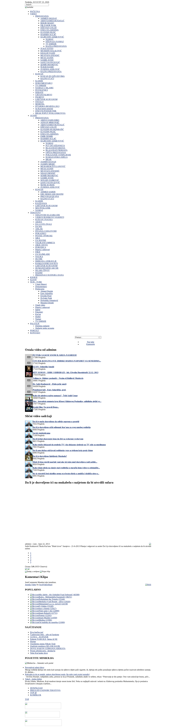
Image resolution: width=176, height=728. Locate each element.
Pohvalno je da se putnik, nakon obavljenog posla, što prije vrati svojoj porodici (57, 674)
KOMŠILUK (35, 695)
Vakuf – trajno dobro (33, 679)
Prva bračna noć (36, 632)
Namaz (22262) (45, 615)
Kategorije (90, 344)
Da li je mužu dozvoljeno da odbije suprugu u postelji (56, 421)
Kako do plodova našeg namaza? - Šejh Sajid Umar (55, 395)
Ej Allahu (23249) (46, 606)
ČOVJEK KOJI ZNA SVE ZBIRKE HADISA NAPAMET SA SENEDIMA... (67, 361)
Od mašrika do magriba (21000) (52, 622)
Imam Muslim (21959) (48, 618)
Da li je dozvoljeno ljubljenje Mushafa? (50, 456)
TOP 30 (33, 693)
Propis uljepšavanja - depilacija (42, 651)
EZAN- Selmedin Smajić (43, 367)
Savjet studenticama (41, 433)
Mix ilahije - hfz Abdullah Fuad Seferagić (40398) (59, 595)
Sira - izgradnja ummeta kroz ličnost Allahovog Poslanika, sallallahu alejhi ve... (67, 401)
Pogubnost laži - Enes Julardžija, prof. (49, 390)
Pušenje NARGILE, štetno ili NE (43, 639)
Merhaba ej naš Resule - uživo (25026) (54, 601)
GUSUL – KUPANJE (39, 637)
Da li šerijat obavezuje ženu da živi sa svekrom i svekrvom (58, 439)
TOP (27, 699)
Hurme (33, 641)
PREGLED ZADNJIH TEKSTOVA (45, 690)
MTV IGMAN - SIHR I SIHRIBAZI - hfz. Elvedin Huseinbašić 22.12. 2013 (65, 372)
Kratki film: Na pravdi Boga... (46, 407)
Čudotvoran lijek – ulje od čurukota (44, 634)
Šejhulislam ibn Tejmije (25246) (52, 599)
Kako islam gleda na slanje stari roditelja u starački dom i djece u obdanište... (66, 468)
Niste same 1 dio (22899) (49, 611)
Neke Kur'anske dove (39, 653)
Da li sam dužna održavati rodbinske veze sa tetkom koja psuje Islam (63, 450)
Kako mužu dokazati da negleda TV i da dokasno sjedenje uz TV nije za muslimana (69, 445)
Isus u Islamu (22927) (47, 608)
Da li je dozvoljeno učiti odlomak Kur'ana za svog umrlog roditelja (62, 427)
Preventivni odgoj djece (34, 667)
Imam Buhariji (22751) (48, 613)
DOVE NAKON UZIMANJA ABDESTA (47, 648)
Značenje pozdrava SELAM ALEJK (45, 646)
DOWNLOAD (36, 688)
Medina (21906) (45, 620)
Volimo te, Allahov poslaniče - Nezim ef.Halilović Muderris (58, 378)
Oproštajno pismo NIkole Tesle (43, 644)
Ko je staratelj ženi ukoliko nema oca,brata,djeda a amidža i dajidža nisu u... (66, 473)
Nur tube (90, 342)
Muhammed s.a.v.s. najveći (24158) (53, 604)
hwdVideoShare (45, 585)
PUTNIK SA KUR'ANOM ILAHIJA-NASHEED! (55, 355)
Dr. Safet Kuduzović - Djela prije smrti (49, 384)
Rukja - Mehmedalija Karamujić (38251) (55, 597)
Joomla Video (30, 585)
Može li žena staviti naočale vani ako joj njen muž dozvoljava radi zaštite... (65, 462)
